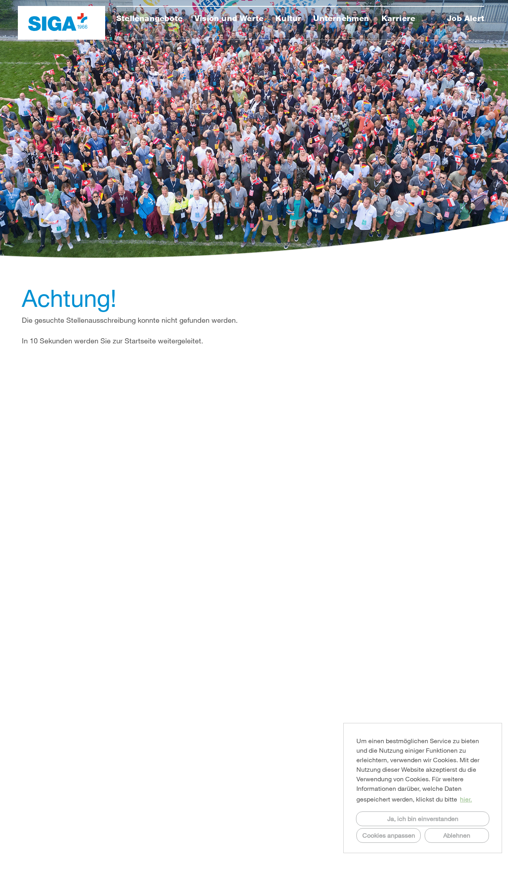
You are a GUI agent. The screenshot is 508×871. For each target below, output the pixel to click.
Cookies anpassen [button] (388, 835)
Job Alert (465, 18)
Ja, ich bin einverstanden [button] (422, 818)
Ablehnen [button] (456, 835)
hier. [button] (466, 799)
